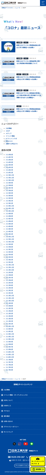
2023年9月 (9, 244)
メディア (9, 133)
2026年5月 (9, 162)
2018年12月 (10, 352)
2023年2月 (9, 260)
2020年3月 (9, 329)
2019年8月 (9, 344)
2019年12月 (10, 334)
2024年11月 (10, 208)
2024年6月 (9, 221)
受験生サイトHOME (7, 8)
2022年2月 (9, 290)
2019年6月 (9, 349)
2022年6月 (9, 280)
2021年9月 (9, 303)
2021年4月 (9, 316)
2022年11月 (10, 267)
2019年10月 (10, 339)
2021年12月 (10, 296)
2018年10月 (10, 357)
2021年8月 (9, 306)
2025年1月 (9, 203)
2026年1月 (9, 173)
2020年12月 (10, 326)
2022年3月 (9, 288)
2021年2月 (9, 321)
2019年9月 (9, 342)
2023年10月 (10, 242)
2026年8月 (9, 155)
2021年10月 (10, 301)
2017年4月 (9, 370)
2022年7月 (9, 278)
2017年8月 (9, 360)
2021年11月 (10, 298)
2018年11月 (10, 355)
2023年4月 (9, 255)
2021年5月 (9, 313)
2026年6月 (9, 160)
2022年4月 (9, 285)
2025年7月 (9, 188)
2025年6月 (9, 190)
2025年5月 (9, 193)
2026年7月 (9, 157)
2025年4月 (9, 196)
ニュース (17, 8)
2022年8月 (9, 275)
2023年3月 (9, 257)
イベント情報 (10, 136)
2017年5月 (9, 367)
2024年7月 (9, 219)
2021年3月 (9, 319)
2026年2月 (9, 170)
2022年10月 (10, 270)
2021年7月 (9, 308)
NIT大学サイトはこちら (24, 465)
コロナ (8, 131)
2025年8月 (9, 185)
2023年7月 (9, 249)
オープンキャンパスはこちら (38, 462)
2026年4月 (9, 165)
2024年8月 (9, 216)
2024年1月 (9, 234)
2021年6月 (9, 311)
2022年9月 (9, 272)
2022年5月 (9, 283)
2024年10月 (10, 211)
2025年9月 (9, 183)
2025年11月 (10, 178)
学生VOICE (9, 141)
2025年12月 (10, 175)
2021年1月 (9, 324)
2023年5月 (9, 252)
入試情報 (9, 128)
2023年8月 (9, 247)
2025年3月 (9, 198)
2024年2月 (9, 231)
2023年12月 (10, 237)
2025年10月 (10, 180)
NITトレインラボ (11, 139)
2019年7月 (9, 347)
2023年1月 (9, 262)
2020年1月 (9, 331)
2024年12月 (10, 206)
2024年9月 (9, 214)
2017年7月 (9, 362)
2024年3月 (9, 229)
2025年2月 (9, 201)
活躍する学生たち (12, 144)
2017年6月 (9, 365)
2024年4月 (9, 226)
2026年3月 (9, 167)
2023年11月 (10, 239)
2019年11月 (10, 337)
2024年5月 (9, 224)
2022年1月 (9, 293)
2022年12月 (10, 265)
